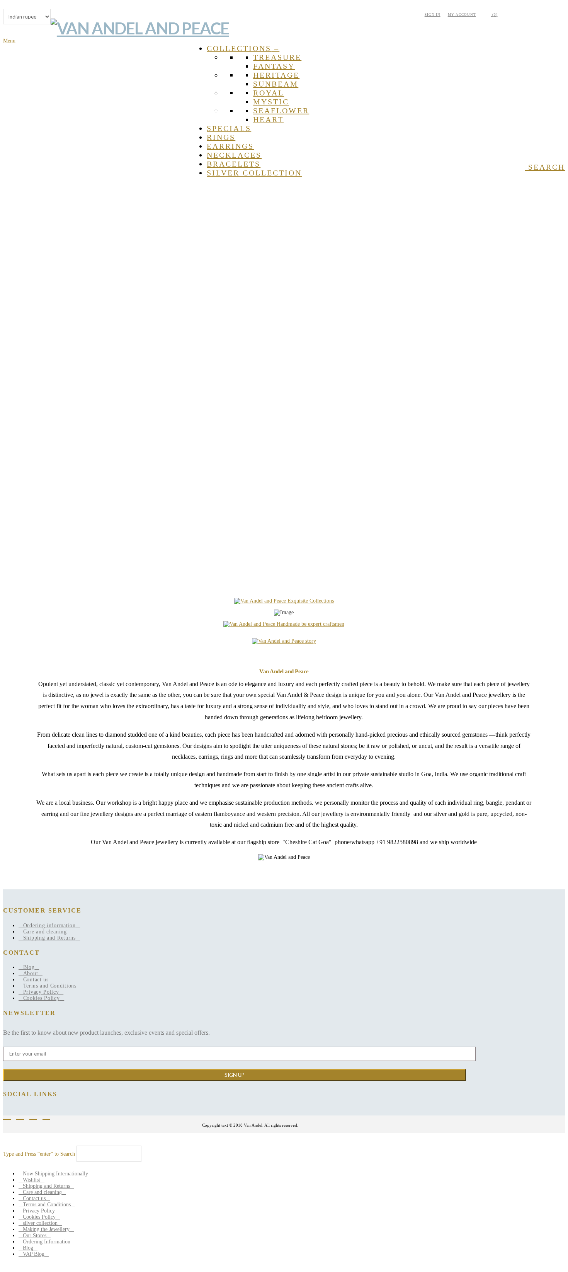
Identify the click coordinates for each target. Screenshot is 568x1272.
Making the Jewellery (46, 1229)
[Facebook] (9, 1116)
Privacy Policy (41, 992)
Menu (9, 41)
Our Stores (34, 1235)
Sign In (432, 15)
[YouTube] (36, 1116)
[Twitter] (22, 1116)
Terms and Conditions (50, 986)
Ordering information (49, 925)
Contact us (36, 980)
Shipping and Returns (49, 938)
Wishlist (31, 1180)
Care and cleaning (45, 932)
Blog (29, 967)
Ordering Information (46, 1242)
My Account (462, 15)
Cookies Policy (41, 998)
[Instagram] (49, 1116)
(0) (494, 15)
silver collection (40, 1223)
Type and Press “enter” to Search (39, 1154)
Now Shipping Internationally (55, 1174)
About (30, 973)
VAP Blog (33, 1254)
